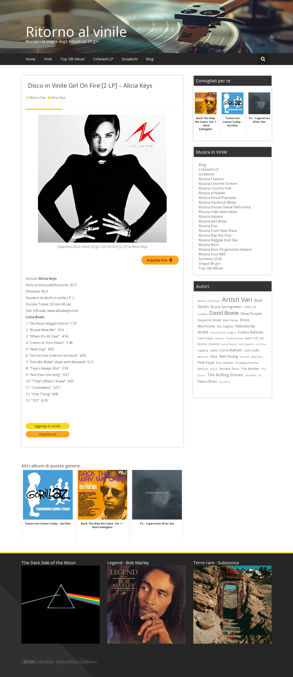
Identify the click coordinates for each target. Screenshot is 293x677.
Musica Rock (209, 244)
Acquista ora (47, 434)
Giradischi (129, 59)
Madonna (203, 356)
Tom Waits (250, 375)
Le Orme (261, 344)
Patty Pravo (257, 356)
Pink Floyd (206, 362)
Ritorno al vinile (76, 31)
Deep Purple (251, 313)
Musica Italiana (211, 216)
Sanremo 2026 (210, 258)
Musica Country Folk (215, 188)
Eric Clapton (225, 326)
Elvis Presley (230, 320)
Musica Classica (211, 178)
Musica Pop (37, 97)
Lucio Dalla (251, 350)
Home (30, 59)
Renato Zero (229, 368)
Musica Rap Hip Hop (215, 235)
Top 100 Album (72, 59)
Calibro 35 (249, 307)
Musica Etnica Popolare (217, 197)
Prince (213, 368)
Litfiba (214, 350)
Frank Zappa (205, 338)
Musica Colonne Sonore (218, 183)
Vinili (48, 59)
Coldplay (202, 314)
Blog (150, 59)
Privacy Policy (67, 661)
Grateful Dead (234, 338)
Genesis (219, 338)
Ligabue (203, 350)
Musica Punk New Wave (218, 230)
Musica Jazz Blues (213, 221)
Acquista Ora (157, 260)
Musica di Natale (212, 193)
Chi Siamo (45, 661)
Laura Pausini (229, 344)
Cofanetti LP (103, 59)
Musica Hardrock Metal (217, 202)
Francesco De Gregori (223, 332)
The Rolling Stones (225, 374)
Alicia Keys (58, 97)
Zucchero (224, 381)
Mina (213, 356)
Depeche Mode (209, 320)
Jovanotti (214, 344)
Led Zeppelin (246, 344)
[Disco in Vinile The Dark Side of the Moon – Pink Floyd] (60, 605)
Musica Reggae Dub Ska (218, 240)
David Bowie (224, 312)
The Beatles (250, 368)
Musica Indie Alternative (218, 211)
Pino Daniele (224, 363)
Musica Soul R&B (212, 254)
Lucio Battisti (231, 350)
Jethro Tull (251, 338)
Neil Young (228, 356)
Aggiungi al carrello (48, 426)
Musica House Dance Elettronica (225, 207)
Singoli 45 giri (210, 263)
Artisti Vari (237, 299)
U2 (259, 375)
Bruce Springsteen (226, 306)
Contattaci (89, 661)
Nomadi (244, 356)
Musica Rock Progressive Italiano (225, 249)
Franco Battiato (250, 332)
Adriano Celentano (209, 300)
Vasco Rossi (207, 381)
